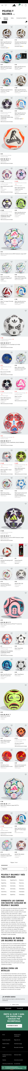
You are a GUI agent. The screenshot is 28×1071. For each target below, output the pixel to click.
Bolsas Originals (3, 889)
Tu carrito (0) (20, 1008)
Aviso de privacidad (18, 1060)
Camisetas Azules (12, 883)
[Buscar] (22, 5)
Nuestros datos (5, 1043)
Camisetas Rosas (12, 892)
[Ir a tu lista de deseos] (5, 5)
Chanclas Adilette (3, 880)
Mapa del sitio (17, 1039)
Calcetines (3, 894)
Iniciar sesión (8, 1008)
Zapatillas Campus (12, 894)
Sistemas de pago (18, 1043)
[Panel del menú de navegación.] (2, 5)
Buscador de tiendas (18, 1047)
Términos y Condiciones (7, 1063)
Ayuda (3, 1047)
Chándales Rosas (21, 894)
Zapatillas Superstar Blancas (3, 886)
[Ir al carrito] (25, 5)
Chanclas (21, 886)
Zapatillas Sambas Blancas (3, 883)
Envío (3, 1034)
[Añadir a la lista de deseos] (11, 27)
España (16, 1068)
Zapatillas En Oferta (13, 880)
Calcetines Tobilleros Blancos (3, 892)
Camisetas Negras (12, 886)
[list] (14, 18)
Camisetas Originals (12, 889)
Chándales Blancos (21, 889)
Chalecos (21, 880)
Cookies (4, 1060)
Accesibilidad (17, 1063)
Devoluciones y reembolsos (17, 1035)
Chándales (21, 891)
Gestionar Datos (17, 1054)
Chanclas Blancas (21, 883)
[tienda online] (14, 6)
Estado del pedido (6, 1039)
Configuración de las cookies (6, 1055)
